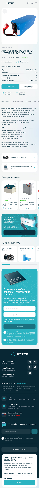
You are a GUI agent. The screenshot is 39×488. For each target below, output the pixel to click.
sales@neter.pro (9, 368)
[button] (15, 183)
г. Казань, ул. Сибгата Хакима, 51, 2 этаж (21, 399)
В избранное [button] (9, 62)
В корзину (10, 86)
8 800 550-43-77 (8, 361)
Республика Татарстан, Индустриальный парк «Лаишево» (21, 407)
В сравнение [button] (24, 62)
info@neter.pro (8, 375)
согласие (32, 339)
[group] (8, 254)
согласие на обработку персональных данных (21, 332)
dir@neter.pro (21, 383)
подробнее (8, 478)
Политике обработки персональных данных (21, 335)
